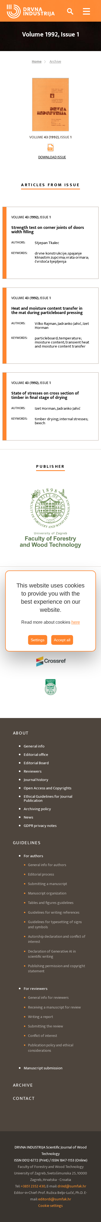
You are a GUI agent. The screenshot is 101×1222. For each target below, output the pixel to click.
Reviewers (32, 771)
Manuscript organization (47, 893)
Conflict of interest (42, 1036)
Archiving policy (37, 809)
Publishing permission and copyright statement (56, 968)
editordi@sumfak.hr (54, 1199)
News (28, 817)
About (21, 733)
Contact (24, 1098)
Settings (37, 640)
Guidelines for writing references (53, 912)
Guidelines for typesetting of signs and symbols (55, 924)
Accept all (62, 640)
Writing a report (40, 1017)
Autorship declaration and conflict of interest (56, 939)
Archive (23, 1085)
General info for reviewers (48, 997)
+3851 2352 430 (33, 1186)
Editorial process (41, 874)
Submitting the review (45, 1026)
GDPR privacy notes (40, 825)
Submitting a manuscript (47, 884)
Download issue (52, 157)
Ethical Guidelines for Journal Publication (48, 798)
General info (34, 746)
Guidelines (27, 843)
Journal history (36, 779)
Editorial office (36, 754)
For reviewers (35, 988)
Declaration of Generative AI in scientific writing (52, 954)
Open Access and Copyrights (47, 788)
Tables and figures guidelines (51, 903)
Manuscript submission (43, 1068)
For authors (33, 856)
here (75, 622)
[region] (50, 611)
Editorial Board (36, 763)
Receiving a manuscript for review (54, 1007)
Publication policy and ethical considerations (50, 1047)
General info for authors (47, 865)
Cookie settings (50, 1206)
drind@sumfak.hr (72, 1186)
